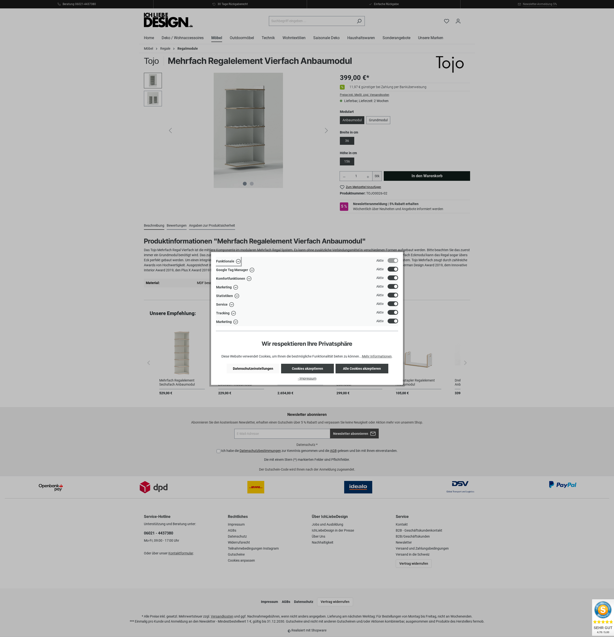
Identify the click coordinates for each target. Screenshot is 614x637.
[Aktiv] (393, 260)
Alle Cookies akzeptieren (362, 368)
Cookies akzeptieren (307, 368)
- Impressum (307, 378)
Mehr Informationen (377, 356)
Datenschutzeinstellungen (253, 368)
